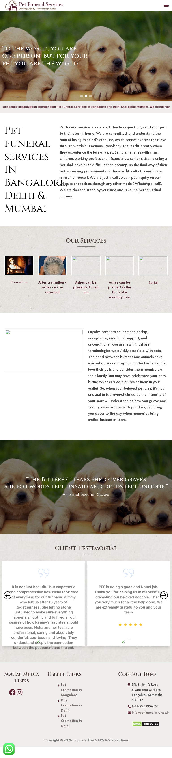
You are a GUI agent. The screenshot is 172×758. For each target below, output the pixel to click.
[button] (81, 96)
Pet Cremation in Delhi (71, 721)
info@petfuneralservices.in (151, 713)
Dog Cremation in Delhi (71, 705)
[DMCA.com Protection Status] (141, 724)
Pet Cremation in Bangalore (71, 690)
